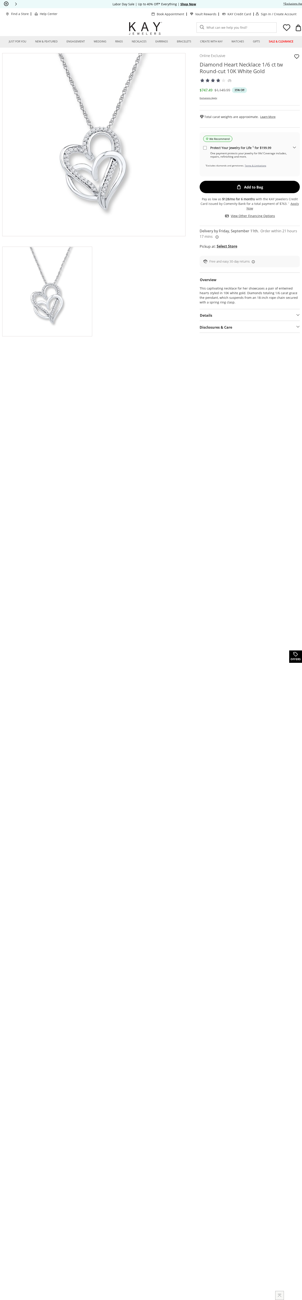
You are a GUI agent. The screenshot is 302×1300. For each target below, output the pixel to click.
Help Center (48, 14)
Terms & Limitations (255, 165)
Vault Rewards (205, 14)
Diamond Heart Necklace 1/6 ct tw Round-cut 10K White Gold (241, 67)
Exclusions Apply (208, 97)
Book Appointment (170, 14)
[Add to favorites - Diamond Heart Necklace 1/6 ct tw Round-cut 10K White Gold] (297, 56)
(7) (229, 80)
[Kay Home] (145, 28)
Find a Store (20, 14)
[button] (16, 4)
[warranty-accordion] (294, 147)
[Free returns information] (252, 261)
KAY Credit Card (239, 14)
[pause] (6, 4)
